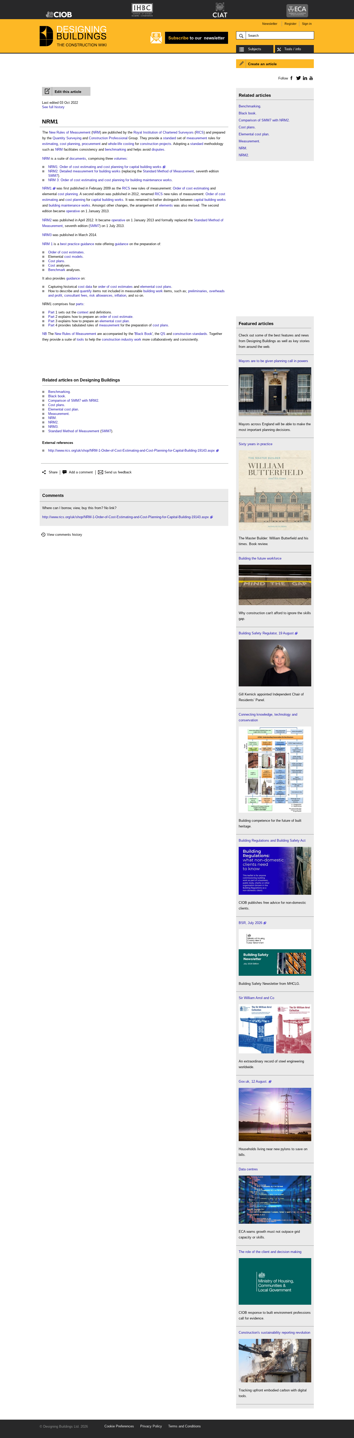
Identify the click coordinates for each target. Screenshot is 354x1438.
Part (51, 312)
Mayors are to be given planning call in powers (273, 361)
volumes (120, 158)
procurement (91, 144)
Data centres (248, 1169)
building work (153, 291)
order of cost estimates (115, 287)
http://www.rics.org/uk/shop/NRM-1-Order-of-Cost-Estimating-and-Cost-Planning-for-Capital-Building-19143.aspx (131, 450)
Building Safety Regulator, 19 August (266, 633)
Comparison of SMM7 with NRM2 (73, 400)
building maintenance (64, 205)
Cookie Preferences (119, 1426)
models (77, 257)
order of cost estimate (116, 317)
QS (162, 334)
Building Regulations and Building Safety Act (272, 840)
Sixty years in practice (255, 444)
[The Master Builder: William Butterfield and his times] (275, 529)
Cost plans (56, 261)
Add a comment (81, 472)
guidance (87, 244)
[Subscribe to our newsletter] (189, 43)
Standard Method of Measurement (168, 171)
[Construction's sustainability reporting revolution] (275, 1381)
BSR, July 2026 (250, 923)
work (137, 339)
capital (96, 200)
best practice (70, 244)
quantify (86, 291)
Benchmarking (59, 392)
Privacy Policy (151, 1426)
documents (77, 158)
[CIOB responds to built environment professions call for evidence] (275, 1303)
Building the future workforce (260, 558)
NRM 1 (47, 244)
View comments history (64, 535)
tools (80, 339)
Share (53, 472)
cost (67, 257)
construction (182, 334)
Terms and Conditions (184, 1426)
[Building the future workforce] (275, 604)
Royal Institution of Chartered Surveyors (163, 132)
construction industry (117, 339)
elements (166, 205)
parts (79, 304)
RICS (200, 132)
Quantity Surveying (67, 138)
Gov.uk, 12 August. (253, 1081)
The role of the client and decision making (270, 1252)
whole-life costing (121, 144)
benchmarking (115, 149)
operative (73, 211)
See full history (53, 107)
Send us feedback (118, 472)
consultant (72, 295)
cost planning (70, 144)
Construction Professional (108, 138)
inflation (120, 295)
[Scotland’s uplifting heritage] (275, 1052)
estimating (50, 144)
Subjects (254, 49)
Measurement (58, 414)
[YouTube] (310, 78)
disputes (158, 149)
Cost (51, 265)
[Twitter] (297, 78)
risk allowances (100, 295)
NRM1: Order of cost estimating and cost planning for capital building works (104, 167)
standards (199, 334)
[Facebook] (291, 78)
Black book (56, 396)
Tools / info (292, 49)
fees (84, 295)
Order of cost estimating (191, 188)
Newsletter (269, 24)
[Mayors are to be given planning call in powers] (275, 415)
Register (290, 24)
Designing (90, 380)
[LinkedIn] (304, 78)
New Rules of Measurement (69, 132)
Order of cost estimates (66, 252)
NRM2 (47, 220)
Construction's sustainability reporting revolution (274, 1332)
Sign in (307, 24)
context (82, 312)
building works (112, 200)
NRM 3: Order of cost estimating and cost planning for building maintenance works (110, 180)
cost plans (160, 325)
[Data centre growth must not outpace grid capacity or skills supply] (275, 1222)
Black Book (143, 334)
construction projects (155, 144)
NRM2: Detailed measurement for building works (84, 171)
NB (44, 334)
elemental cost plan (114, 321)
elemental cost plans (155, 287)
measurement (197, 138)
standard (169, 138)
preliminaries (197, 291)
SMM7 (53, 176)
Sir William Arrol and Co (256, 998)
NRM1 (47, 188)
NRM (96, 132)
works (85, 205)
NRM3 (47, 235)
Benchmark (56, 270)
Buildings (110, 380)
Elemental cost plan (63, 409)
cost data (85, 287)
